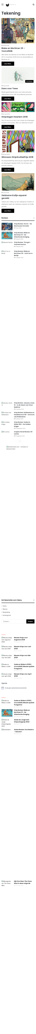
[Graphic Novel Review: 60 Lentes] (7, 434)
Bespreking (6, 612)
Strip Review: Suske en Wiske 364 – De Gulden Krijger (22, 424)
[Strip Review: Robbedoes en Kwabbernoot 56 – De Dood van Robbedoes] (7, 415)
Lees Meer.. (8, 64)
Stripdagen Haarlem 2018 (15, 116)
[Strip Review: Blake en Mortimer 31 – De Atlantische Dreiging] (7, 235)
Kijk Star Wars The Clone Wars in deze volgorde (23, 882)
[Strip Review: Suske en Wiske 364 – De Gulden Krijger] (7, 425)
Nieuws (5, 609)
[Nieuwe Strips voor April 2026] (7, 676)
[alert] (18, 688)
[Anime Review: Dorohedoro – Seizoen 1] (7, 804)
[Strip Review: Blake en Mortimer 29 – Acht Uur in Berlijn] (7, 325)
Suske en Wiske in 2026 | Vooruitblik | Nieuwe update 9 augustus (24, 666)
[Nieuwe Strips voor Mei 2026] (7, 658)
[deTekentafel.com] (11, 4)
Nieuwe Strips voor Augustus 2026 (21, 639)
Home (4, 606)
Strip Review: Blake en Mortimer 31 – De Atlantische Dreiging (22, 235)
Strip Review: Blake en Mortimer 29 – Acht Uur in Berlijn (23, 253)
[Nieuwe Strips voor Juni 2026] (7, 649)
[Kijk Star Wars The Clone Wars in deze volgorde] (7, 955)
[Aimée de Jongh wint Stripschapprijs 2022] (7, 723)
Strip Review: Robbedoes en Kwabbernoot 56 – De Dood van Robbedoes (24, 415)
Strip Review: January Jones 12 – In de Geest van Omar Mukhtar (24, 405)
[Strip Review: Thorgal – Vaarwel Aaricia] (7, 245)
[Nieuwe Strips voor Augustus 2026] (7, 640)
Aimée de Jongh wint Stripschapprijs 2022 (21, 721)
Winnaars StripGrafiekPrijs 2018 (17, 157)
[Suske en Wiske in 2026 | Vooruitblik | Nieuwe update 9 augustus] (7, 667)
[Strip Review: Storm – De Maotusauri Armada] (7, 226)
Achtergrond (7, 615)
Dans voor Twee (10, 88)
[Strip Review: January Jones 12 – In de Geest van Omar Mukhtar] (7, 405)
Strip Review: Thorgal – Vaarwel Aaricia (22, 243)
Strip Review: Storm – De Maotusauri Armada (23, 225)
